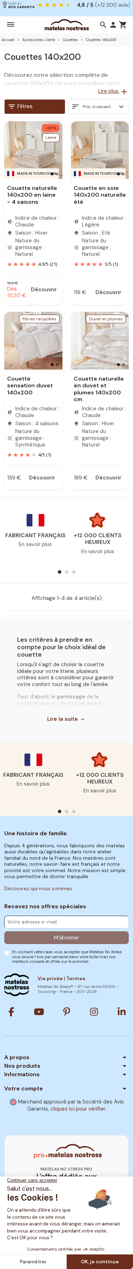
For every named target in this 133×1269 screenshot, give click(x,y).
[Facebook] (11, 1011)
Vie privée (50, 978)
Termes (75, 978)
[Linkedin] (121, 1011)
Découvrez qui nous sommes (38, 888)
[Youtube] (39, 1011)
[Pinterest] (66, 1011)
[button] (103, 24)
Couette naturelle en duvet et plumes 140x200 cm (99, 389)
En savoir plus (35, 544)
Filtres (20, 106)
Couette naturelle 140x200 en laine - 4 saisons (32, 194)
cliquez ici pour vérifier (77, 1108)
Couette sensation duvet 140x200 (30, 385)
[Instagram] (94, 1011)
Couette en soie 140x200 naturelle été (100, 194)
